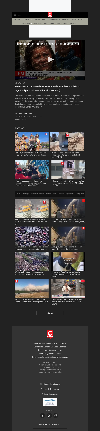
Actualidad (20, 83)
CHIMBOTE (36, 19)
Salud (54, 193)
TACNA (65, 23)
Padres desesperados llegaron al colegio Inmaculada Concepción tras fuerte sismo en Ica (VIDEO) (31, 183)
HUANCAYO (66, 19)
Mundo (48, 193)
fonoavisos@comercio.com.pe (55, 357)
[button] (50, 59)
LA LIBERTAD (26, 23)
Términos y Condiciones (50, 384)
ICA (82, 19)
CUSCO (44, 19)
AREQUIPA (17, 19)
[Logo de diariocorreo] (50, 15)
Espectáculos (70, 193)
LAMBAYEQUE (37, 23)
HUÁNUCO (75, 19)
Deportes (61, 193)
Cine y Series (80, 193)
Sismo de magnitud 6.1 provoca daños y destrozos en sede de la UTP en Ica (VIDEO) (68, 183)
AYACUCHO (26, 19)
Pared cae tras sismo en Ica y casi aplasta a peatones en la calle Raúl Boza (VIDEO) (65, 155)
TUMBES (73, 23)
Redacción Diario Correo (24, 113)
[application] (50, 60)
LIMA (46, 23)
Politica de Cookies (50, 394)
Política (41, 193)
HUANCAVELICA (55, 19)
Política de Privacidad (50, 389)
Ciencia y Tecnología (22, 193)
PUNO (58, 23)
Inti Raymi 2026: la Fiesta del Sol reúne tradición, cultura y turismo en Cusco (31, 154)
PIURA (52, 23)
